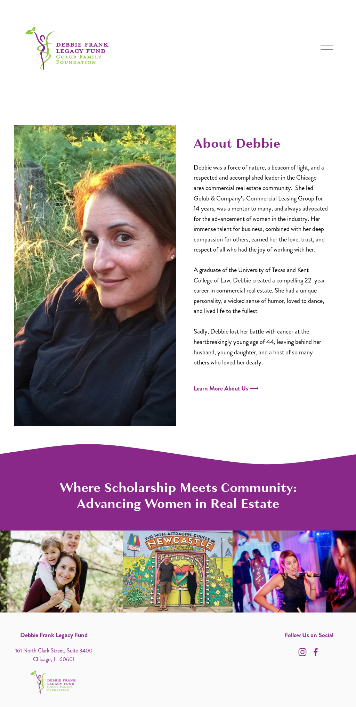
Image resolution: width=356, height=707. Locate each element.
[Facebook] (316, 652)
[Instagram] (302, 652)
